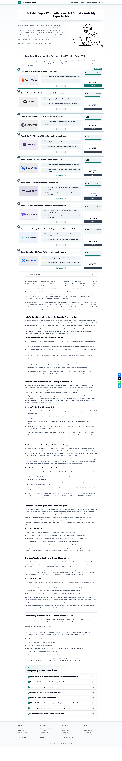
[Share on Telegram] (119, 386)
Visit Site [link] (93, 85)
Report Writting (65, 730)
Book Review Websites (23, 732)
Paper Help (82, 2)
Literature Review (44, 737)
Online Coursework (22, 725)
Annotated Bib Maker (23, 728)
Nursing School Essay (89, 734)
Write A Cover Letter (89, 728)
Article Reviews (21, 730)
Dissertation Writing (92, 2)
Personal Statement (44, 734)
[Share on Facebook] (119, 375)
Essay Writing (74, 2)
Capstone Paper (22, 734)
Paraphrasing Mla (44, 732)
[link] (50, 71)
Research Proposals (66, 728)
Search (101, 2)
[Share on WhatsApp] (119, 382)
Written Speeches (88, 730)
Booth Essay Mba (44, 730)
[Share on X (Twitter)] (119, 378)
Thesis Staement (88, 725)
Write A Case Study (22, 737)
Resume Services (66, 732)
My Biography (87, 732)
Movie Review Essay (66, 734)
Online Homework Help (45, 728)
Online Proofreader (66, 725)
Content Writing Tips (45, 725)
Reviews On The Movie (67, 737)
